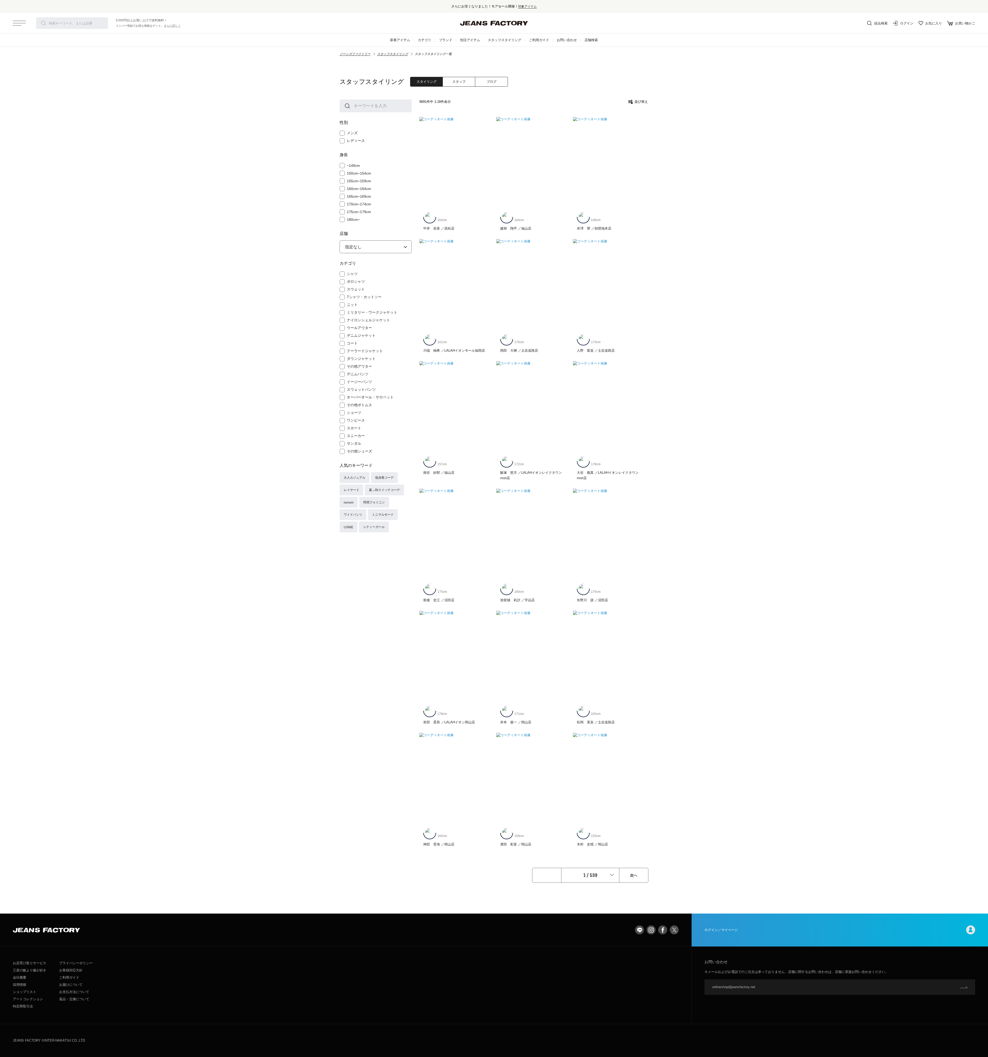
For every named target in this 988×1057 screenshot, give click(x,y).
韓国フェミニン (374, 502)
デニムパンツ (357, 374)
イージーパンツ (359, 382)
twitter (674, 929)
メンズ (352, 133)
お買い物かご (965, 23)
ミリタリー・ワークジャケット (372, 312)
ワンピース (356, 420)
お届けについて (71, 985)
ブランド (445, 40)
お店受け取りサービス (29, 963)
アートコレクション (28, 999)
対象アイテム (527, 6)
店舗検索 (591, 40)
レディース (356, 141)
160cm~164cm (359, 189)
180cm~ (353, 219)
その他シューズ (359, 451)
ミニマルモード (383, 514)
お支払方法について (74, 992)
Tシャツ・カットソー (364, 297)
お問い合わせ (567, 40)
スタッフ (459, 82)
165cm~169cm (359, 196)
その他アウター (359, 366)
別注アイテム (470, 40)
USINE (348, 527)
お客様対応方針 (71, 970)
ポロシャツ (356, 281)
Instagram (651, 929)
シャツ (352, 274)
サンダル (354, 443)
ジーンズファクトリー (355, 54)
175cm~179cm (359, 212)
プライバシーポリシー (76, 963)
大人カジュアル (354, 477)
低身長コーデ (384, 477)
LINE (639, 929)
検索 (43, 23)
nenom (349, 502)
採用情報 (19, 985)
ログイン (906, 23)
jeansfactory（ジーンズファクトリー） (494, 23)
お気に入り (933, 23)
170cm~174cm (359, 204)
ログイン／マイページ (721, 930)
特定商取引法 (23, 1006)
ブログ (492, 82)
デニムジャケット (361, 335)
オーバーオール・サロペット (370, 397)
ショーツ (354, 413)
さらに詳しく (172, 25)
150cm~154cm (359, 173)
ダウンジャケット (361, 359)
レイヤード (351, 489)
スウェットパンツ (361, 389)
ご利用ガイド (539, 40)
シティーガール (374, 526)
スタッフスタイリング (504, 40)
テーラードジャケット (365, 351)
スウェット (356, 289)
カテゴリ (424, 40)
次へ (633, 875)
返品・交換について (74, 999)
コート (352, 343)
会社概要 (19, 977)
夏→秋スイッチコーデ (384, 489)
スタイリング (427, 82)
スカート (354, 428)
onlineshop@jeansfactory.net (733, 987)
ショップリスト (24, 992)
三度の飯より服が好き (29, 970)
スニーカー (356, 436)
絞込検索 (881, 23)
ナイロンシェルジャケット (368, 320)
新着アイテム (400, 40)
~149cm (353, 165)
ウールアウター (359, 328)
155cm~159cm (359, 181)
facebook (662, 929)
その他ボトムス (359, 405)
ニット (352, 305)
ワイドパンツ (353, 514)
